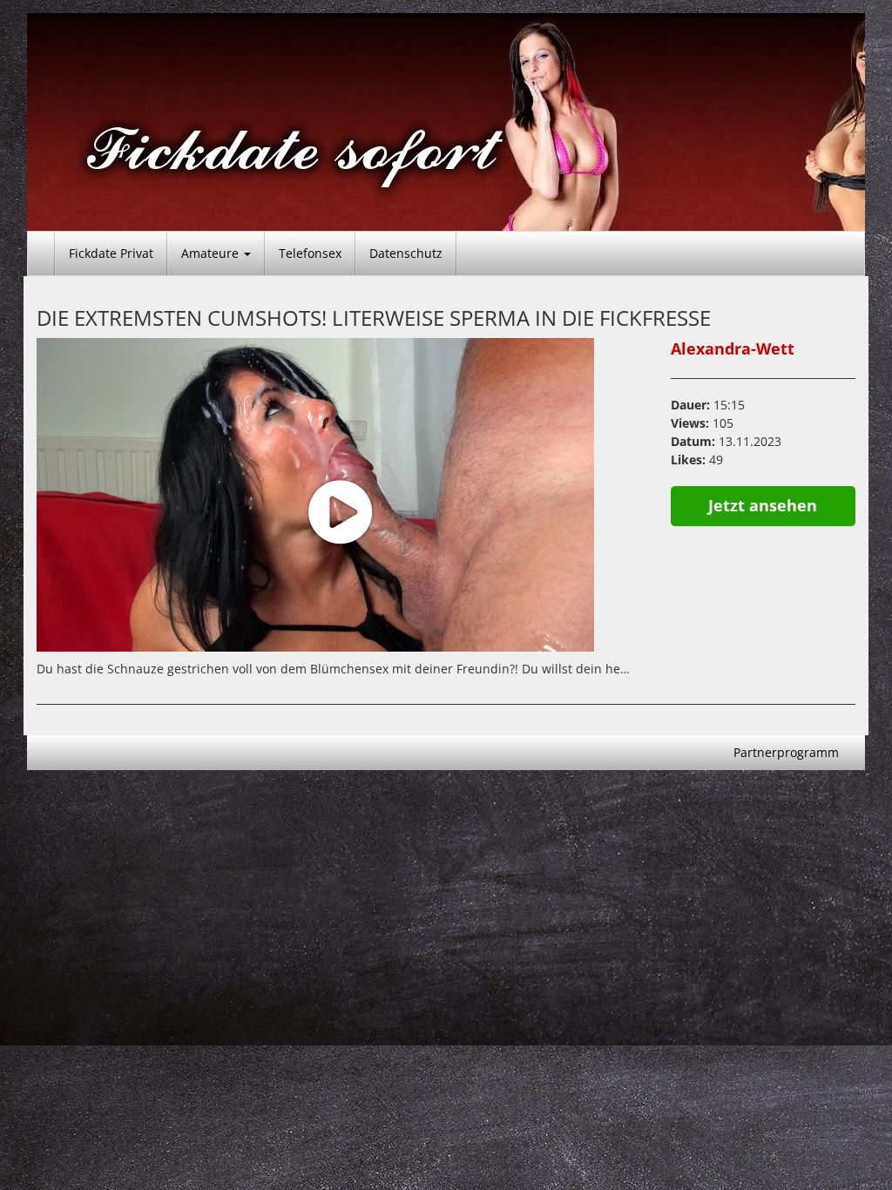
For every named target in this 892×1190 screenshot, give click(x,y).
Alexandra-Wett (732, 348)
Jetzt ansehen (762, 505)
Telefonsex (310, 253)
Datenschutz (406, 253)
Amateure (211, 253)
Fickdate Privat (111, 253)
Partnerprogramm (786, 752)
